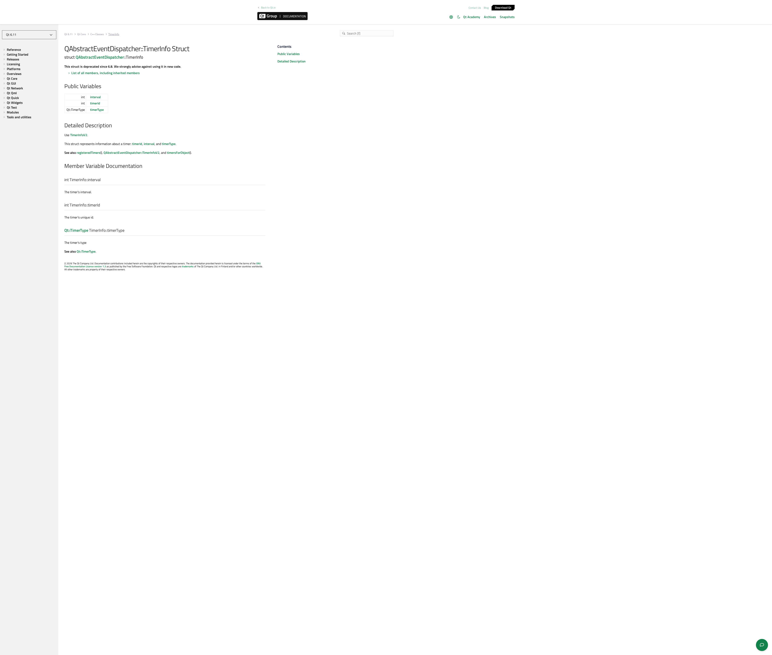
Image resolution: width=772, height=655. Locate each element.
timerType (97, 109)
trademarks (188, 266)
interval (95, 97)
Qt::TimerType (76, 230)
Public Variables (288, 53)
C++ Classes (97, 34)
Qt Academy (471, 16)
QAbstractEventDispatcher (100, 57)
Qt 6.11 (68, 34)
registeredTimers (88, 152)
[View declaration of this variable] (103, 180)
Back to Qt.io (268, 7)
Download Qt (503, 7)
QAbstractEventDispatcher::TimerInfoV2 (131, 152)
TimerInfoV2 (78, 135)
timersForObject (178, 152)
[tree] (29, 83)
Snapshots (507, 16)
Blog (486, 8)
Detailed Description (291, 61)
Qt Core (81, 34)
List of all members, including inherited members (105, 72)
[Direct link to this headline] (103, 86)
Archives (490, 16)
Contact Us (475, 8)
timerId (95, 103)
